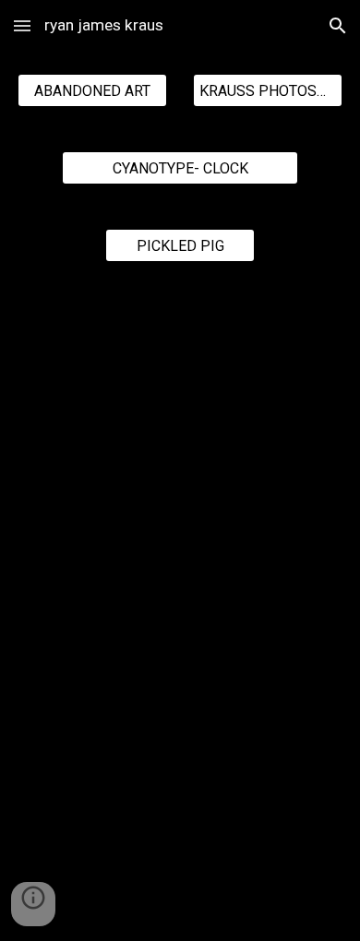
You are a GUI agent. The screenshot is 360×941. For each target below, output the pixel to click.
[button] (22, 25)
